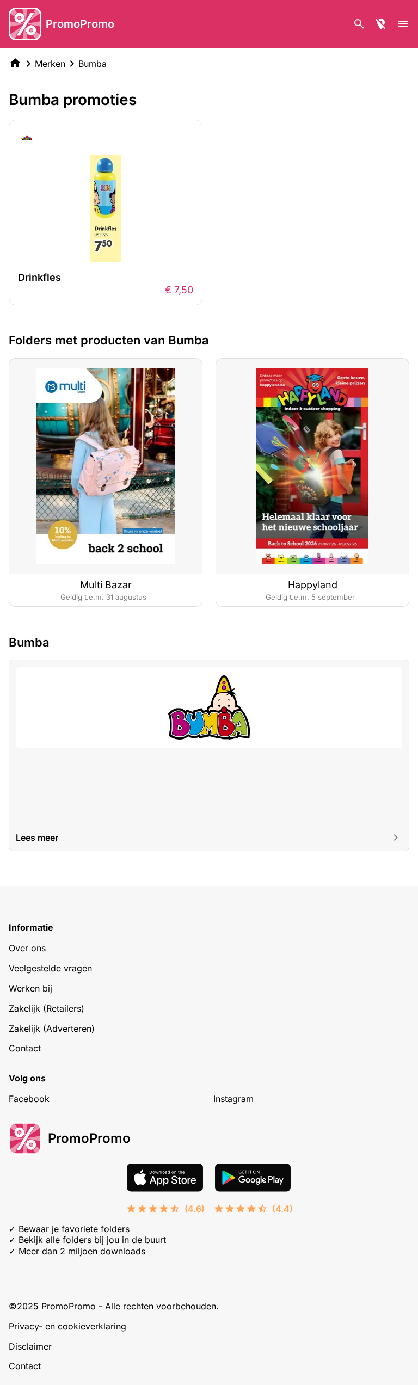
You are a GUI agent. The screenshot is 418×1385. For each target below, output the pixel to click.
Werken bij (30, 988)
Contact (25, 1048)
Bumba (92, 63)
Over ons (27, 948)
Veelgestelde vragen (50, 968)
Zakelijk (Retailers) (46, 1008)
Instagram (233, 1098)
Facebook (29, 1098)
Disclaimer (30, 1346)
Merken (50, 63)
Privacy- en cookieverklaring (67, 1326)
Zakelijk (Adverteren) (52, 1028)
